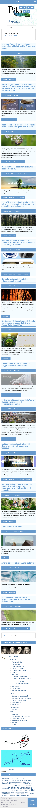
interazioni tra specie (21, 790)
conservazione (6, 784)
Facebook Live (16, 702)
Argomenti (5, 316)
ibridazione (12, 790)
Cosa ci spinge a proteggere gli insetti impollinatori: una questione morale (18, 126)
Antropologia (16, 664)
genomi (7, 790)
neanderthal (5, 794)
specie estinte (21, 795)
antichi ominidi (14, 778)
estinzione (17, 785)
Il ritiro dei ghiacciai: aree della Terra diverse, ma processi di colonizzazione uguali (17, 402)
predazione (27, 793)
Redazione (19, 53)
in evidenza (20, 162)
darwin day (27, 784)
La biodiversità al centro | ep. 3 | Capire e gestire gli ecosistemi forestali (15, 446)
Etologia (14, 672)
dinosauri (5, 786)
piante (22, 793)
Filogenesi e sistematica (19, 676)
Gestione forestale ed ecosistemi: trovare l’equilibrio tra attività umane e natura (18, 46)
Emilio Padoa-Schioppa (23, 174)
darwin (21, 784)
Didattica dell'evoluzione (19, 700)
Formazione (6, 358)
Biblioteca (5, 558)
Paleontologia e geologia (9, 119)
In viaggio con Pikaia (22, 683)
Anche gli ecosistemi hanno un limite (17, 563)
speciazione (12, 795)
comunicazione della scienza (22, 782)
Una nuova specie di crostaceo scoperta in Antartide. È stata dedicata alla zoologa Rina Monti (18, 243)
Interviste (28, 479)
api (26, 778)
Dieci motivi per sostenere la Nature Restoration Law (17, 168)
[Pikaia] (19, 17)
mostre (26, 792)
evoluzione (23, 785)
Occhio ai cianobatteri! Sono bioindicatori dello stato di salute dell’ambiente (15, 599)
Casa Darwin (20, 681)
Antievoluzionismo (17, 662)
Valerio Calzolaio (18, 531)
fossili (30, 787)
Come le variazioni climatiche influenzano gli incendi (14, 280)
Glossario (11, 770)
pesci (18, 793)
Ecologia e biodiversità (9, 79)
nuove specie (14, 793)
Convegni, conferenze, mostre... (11, 395)
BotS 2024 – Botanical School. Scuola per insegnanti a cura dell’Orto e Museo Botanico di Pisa (18, 323)
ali (9, 778)
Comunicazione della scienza (21, 716)
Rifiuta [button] (23, 802)
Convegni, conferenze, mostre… (22, 698)
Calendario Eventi (13, 656)
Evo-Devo (15, 674)
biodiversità (6, 780)
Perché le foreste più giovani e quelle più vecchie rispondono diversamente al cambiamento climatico (18, 204)
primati (32, 793)
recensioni (5, 795)
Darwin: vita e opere (18, 718)
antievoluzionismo (21, 778)
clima (7, 782)
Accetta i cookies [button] (32, 802)
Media (12, 711)
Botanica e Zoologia (22, 274)
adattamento (5, 778)
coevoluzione (12, 782)
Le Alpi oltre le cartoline (11, 526)
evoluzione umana (17, 788)
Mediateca (15, 724)
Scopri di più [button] (5, 806)
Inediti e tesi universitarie (19, 720)
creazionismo (16, 783)
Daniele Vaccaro (21, 131)
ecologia (11, 785)
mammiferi (12, 792)
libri (33, 790)
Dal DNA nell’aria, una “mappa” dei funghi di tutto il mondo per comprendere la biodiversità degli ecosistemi (16, 487)
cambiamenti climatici (19, 780)
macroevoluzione (5, 792)
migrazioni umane (19, 792)
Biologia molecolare (18, 666)
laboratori (28, 790)
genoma (3, 790)
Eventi (12, 693)
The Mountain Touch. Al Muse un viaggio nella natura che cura (15, 364)
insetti (15, 790)
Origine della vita (17, 688)
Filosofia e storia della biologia (21, 678)
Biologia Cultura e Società (20, 696)
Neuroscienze (16, 686)
